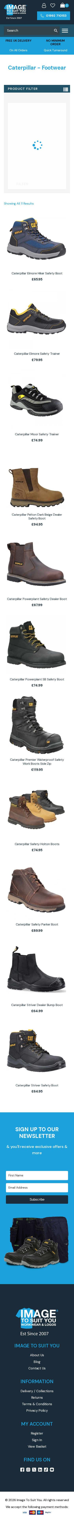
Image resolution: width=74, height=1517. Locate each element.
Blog (37, 1362)
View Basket (37, 1446)
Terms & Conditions (37, 1404)
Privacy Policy (37, 1410)
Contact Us (37, 1368)
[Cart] (64, 6)
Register (37, 1433)
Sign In (37, 1440)
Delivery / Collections (37, 1391)
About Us (37, 1355)
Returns (37, 1397)
